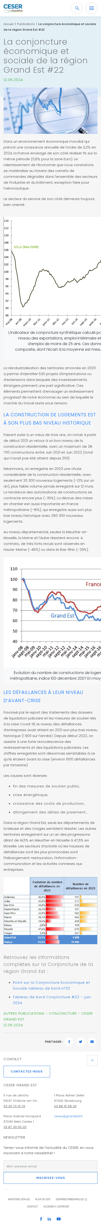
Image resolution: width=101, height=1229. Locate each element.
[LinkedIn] (52, 1219)
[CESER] (13, 8)
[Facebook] (43, 1219)
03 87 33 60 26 (15, 1127)
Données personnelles (70, 1199)
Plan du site (42, 1199)
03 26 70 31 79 (14, 1106)
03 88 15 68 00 (65, 1106)
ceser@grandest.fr (68, 1116)
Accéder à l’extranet (56, 1206)
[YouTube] (59, 1219)
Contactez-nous (27, 1071)
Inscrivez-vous (50, 1178)
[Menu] (91, 8)
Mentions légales (19, 1199)
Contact (13, 1059)
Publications (26, 24)
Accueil (9, 24)
